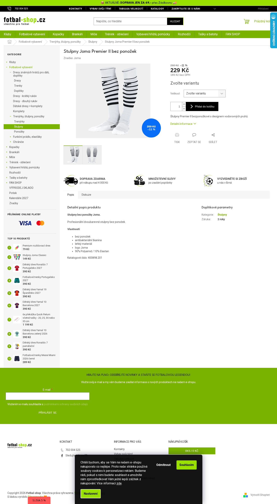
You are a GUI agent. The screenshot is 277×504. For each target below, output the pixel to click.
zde (119, 483)
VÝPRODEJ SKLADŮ (21, 187)
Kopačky (14, 147)
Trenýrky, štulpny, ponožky (28, 116)
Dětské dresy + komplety (27, 106)
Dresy (17, 80)
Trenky (18, 85)
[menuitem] (7, 34)
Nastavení (90, 493)
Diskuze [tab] (86, 194)
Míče (12, 157)
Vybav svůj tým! (100, 9)
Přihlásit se (48, 412)
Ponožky (19, 131)
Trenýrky (19, 121)
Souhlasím (186, 465)
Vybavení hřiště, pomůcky (24, 167)
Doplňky (19, 90)
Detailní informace (181, 123)
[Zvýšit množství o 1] (184, 104)
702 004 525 (72, 449)
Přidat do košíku (204, 106)
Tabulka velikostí (131, 9)
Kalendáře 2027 (18, 198)
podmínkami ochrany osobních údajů (66, 404)
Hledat (175, 21)
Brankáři (14, 152)
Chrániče (18, 141)
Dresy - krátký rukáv (25, 96)
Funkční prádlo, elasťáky (27, 136)
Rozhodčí (15, 172)
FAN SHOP (15, 182)
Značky (13, 203)
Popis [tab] (70, 194)
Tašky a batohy (18, 177)
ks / (191, 450)
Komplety (19, 111)
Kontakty (75, 9)
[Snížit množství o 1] (184, 108)
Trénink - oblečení (19, 162)
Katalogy (157, 9)
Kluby (12, 62)
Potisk (13, 192)
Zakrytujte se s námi (186, 9)
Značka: (72, 58)
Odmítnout (163, 465)
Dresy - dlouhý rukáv (25, 101)
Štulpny (18, 126)
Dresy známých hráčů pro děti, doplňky (31, 74)
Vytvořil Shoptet (260, 494)
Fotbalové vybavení (20, 67)
